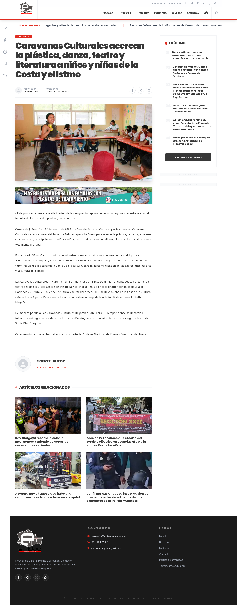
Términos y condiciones (172, 565)
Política (144, 12)
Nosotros (164, 536)
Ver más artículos (50, 367)
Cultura (176, 12)
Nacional (193, 12)
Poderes (126, 12)
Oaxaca (108, 12)
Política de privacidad (171, 559)
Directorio (158, 3)
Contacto (175, 3)
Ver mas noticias (188, 157)
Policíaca (160, 12)
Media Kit (164, 548)
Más (206, 12)
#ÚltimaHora (31, 25)
